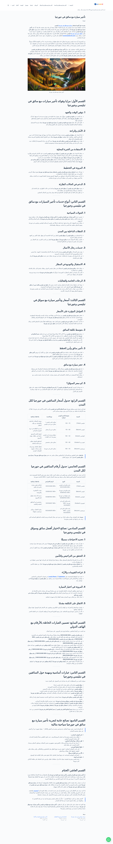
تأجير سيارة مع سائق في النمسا (60, 5)
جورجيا (84, 20)
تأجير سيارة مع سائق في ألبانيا (40, 816)
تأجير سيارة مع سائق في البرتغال (46, 5)
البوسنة (21, 5)
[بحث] (8, 5)
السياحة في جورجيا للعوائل (60, 816)
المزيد (13, 5)
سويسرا (26, 5)
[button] (108, 839)
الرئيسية (71, 5)
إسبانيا (31, 5)
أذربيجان (36, 5)
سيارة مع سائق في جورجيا (65, 25)
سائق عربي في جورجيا (76, 33)
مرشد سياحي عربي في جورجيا (78, 816)
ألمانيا (17, 5)
